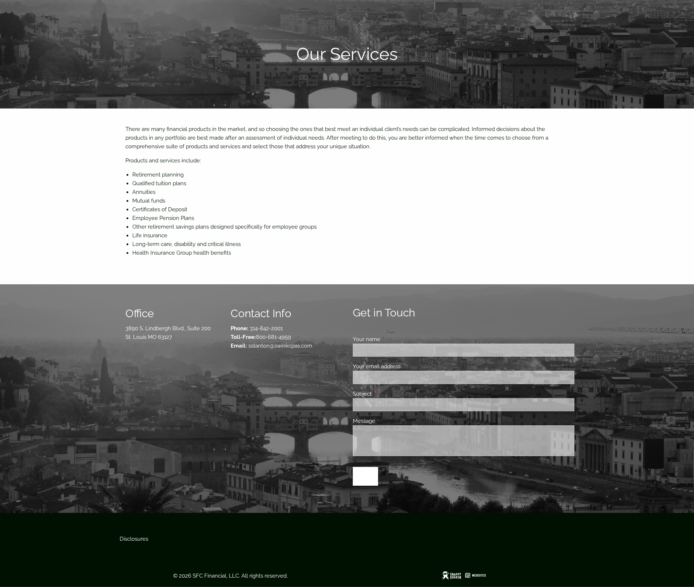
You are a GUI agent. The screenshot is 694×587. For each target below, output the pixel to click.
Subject (388, 394)
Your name (393, 339)
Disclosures (134, 539)
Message (390, 421)
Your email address (403, 366)
